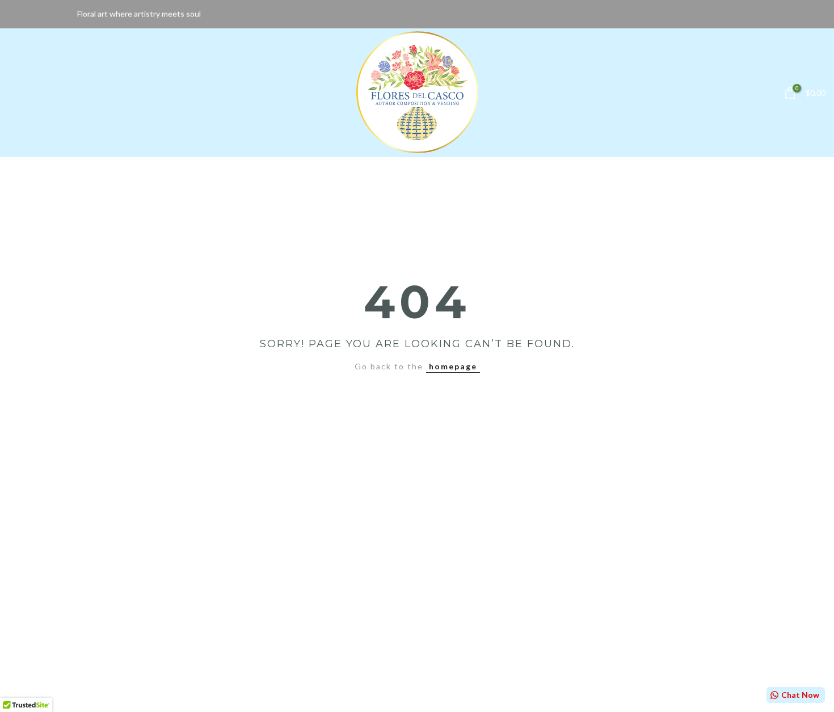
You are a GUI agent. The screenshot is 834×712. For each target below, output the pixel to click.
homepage (453, 366)
